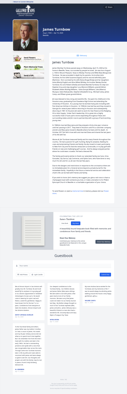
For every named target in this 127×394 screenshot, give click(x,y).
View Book (64, 223)
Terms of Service (69, 385)
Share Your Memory (103, 242)
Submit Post (105, 274)
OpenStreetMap (65, 388)
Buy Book (76, 223)
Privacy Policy (58, 385)
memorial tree (77, 191)
